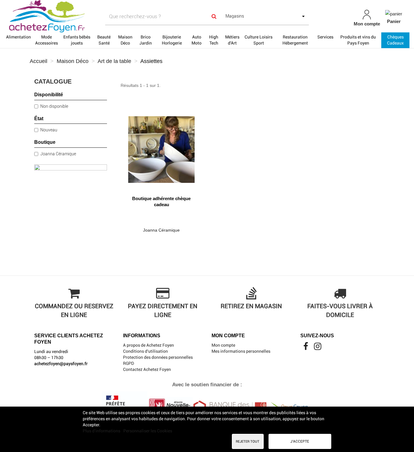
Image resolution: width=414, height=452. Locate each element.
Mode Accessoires (46, 40)
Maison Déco (125, 40)
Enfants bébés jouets (76, 40)
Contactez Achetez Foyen (147, 369)
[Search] (214, 16)
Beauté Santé (104, 40)
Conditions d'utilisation (145, 351)
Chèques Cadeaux (395, 40)
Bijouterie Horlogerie (172, 40)
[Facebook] (306, 347)
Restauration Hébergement (295, 40)
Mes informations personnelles (241, 351)
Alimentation (18, 37)
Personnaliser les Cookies (147, 430)
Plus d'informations (102, 430)
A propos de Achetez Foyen (148, 345)
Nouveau (48, 129)
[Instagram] (317, 347)
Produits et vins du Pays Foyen (358, 40)
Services (325, 37)
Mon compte (223, 345)
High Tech (213, 40)
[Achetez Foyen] (72, 16)
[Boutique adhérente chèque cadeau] (161, 147)
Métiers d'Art (232, 40)
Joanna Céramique (58, 153)
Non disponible (54, 106)
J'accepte (299, 441)
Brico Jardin (145, 40)
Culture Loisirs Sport (258, 40)
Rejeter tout (247, 441)
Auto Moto (197, 40)
